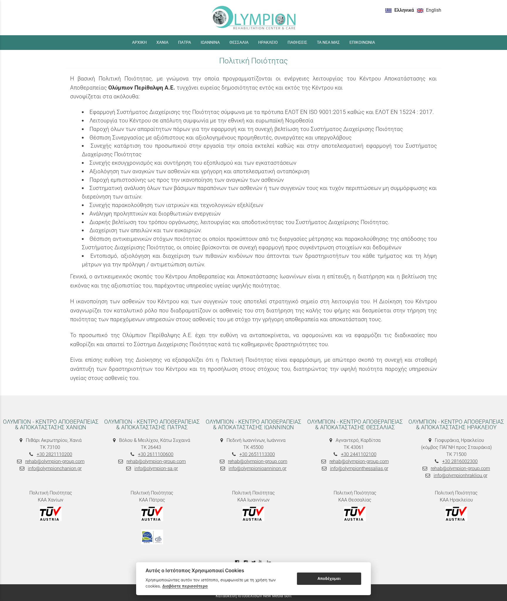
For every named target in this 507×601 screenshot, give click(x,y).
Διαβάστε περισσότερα (185, 586)
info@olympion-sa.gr (156, 468)
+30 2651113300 (257, 454)
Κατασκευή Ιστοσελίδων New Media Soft (254, 595)
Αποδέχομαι (329, 578)
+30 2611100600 (155, 454)
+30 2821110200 (54, 454)
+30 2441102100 (358, 454)
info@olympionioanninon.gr (257, 468)
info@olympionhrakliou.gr (460, 475)
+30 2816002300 (460, 461)
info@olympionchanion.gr (55, 468)
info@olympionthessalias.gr (359, 468)
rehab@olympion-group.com (54, 461)
